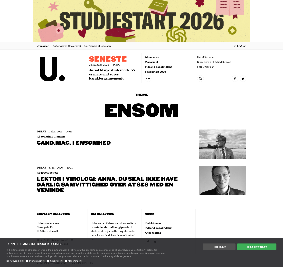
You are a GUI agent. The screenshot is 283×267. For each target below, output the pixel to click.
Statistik (56, 260)
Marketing (74, 260)
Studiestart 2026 (155, 71)
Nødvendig (16, 260)
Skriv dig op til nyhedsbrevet (214, 61)
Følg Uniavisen (205, 66)
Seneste (108, 59)
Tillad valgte (219, 246)
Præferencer (36, 260)
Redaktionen (153, 222)
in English (240, 45)
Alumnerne (152, 56)
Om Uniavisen (205, 56)
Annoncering (153, 232)
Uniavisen (43, 45)
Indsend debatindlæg (158, 66)
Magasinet (151, 61)
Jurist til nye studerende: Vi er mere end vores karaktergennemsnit (112, 74)
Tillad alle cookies (257, 246)
